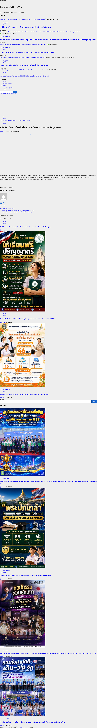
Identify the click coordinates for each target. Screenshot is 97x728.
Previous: (17, 210)
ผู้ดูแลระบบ (3, 131)
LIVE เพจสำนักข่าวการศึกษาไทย (8, 93)
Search (2, 399)
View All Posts (10, 208)
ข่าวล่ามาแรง (6, 22)
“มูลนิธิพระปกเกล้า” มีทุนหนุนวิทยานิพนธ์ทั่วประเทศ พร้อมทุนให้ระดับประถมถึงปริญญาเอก (22, 19)
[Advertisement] (48, 105)
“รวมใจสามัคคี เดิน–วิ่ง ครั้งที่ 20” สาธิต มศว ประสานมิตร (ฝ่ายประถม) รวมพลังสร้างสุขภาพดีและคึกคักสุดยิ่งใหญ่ (32, 722)
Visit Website (3, 208)
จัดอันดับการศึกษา (7, 89)
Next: (16, 212)
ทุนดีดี (4, 24)
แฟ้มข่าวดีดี (6, 478)
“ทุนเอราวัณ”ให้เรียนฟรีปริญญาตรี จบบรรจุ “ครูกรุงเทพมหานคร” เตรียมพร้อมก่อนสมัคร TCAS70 (24, 44)
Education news (11, 7)
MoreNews (22, 727)
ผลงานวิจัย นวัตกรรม (8, 87)
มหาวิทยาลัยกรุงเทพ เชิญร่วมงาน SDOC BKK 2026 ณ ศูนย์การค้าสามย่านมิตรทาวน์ (20, 70)
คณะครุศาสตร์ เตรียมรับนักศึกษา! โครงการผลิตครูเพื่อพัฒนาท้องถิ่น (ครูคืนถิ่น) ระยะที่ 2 (22, 57)
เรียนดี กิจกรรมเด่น (7, 83)
